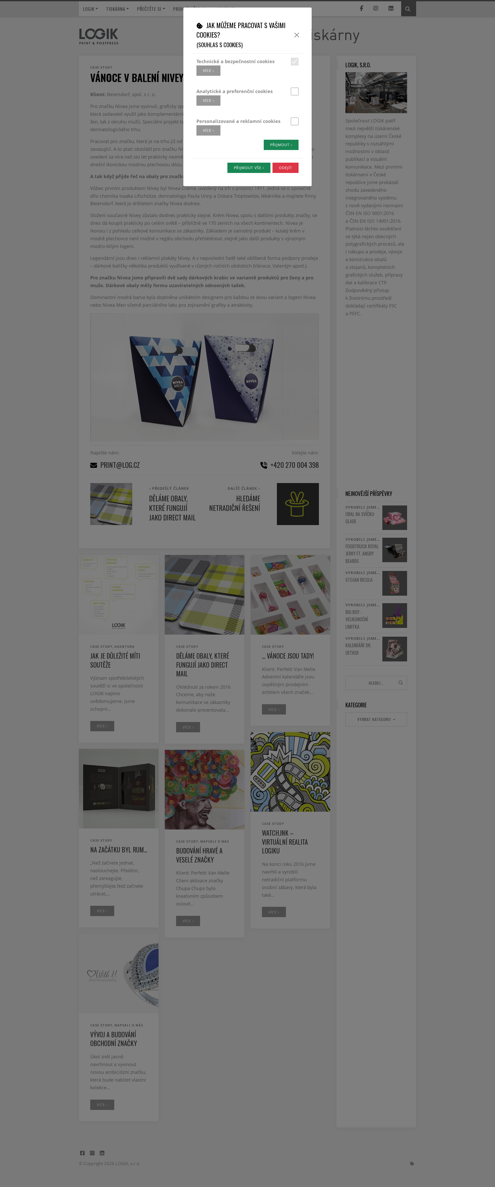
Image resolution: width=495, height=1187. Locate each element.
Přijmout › (281, 144)
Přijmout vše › (249, 167)
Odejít (285, 167)
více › (208, 70)
